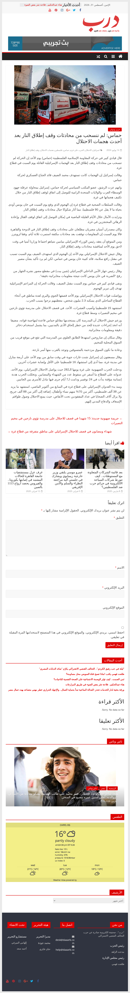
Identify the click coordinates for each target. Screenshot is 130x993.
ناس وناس (92, 788)
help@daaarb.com (65, 951)
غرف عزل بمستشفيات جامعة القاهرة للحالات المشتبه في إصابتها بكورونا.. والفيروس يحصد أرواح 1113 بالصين (25, 480)
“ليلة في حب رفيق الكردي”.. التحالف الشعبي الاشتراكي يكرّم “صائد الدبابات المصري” (81, 668)
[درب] (120, 56)
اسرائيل (96, 150)
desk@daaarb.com (65, 941)
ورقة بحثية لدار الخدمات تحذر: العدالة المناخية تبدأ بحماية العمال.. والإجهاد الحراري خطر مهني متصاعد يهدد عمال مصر (66, 689)
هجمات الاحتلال (47, 150)
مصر (103, 788)
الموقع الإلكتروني (113, 607)
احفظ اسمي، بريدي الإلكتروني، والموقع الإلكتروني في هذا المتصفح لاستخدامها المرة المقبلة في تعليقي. (66, 635)
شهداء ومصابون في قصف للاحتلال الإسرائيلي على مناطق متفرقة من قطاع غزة (59, 431)
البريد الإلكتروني (113, 587)
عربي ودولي (115, 129)
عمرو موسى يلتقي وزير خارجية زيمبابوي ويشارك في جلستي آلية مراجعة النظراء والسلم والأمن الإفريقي (67, 480)
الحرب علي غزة (77, 150)
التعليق (119, 517)
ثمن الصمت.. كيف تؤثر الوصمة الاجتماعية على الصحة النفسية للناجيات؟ (89, 679)
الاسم (119, 567)
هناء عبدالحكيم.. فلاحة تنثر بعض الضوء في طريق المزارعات (43, 6)
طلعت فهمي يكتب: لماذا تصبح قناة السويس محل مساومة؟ (95, 674)
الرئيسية (112, 788)
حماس (66, 150)
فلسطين (58, 150)
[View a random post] (98, 56)
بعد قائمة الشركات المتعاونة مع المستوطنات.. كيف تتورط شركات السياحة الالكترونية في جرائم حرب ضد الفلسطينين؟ (105, 480)
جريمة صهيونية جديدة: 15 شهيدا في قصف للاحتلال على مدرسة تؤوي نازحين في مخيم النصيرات (67, 420)
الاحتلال (88, 150)
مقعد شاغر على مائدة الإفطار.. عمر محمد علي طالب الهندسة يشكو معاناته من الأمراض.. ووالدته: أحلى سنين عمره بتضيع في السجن (62, 795)
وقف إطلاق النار (32, 150)
